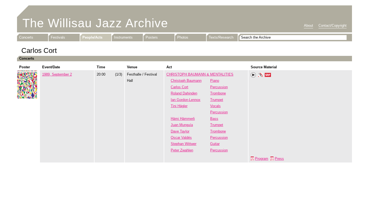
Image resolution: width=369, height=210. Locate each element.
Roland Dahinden (184, 93)
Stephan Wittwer (183, 144)
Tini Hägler (179, 106)
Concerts (26, 37)
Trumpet (216, 100)
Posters (152, 37)
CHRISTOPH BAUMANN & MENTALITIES (199, 74)
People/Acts (92, 37)
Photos (182, 37)
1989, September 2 (57, 74)
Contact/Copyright (332, 25)
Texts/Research (221, 37)
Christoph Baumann (186, 81)
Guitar (215, 144)
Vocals (215, 106)
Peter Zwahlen (182, 150)
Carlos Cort (179, 87)
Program (261, 159)
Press (279, 159)
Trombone (218, 93)
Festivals (58, 37)
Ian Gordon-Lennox (185, 100)
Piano (214, 81)
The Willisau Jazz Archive (95, 23)
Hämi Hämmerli (183, 119)
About (308, 25)
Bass (214, 119)
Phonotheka (260, 75)
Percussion (219, 87)
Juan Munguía (182, 125)
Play (253, 75)
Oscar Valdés (181, 138)
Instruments (123, 37)
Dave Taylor (180, 131)
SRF (268, 75)
